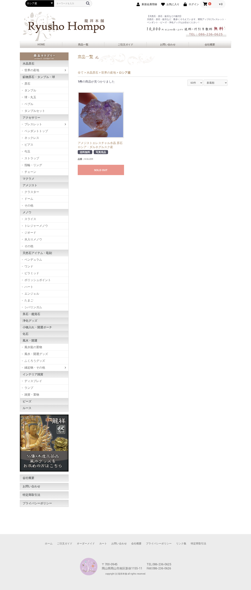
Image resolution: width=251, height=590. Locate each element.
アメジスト (30, 185)
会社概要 (210, 44)
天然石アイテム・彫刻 (37, 253)
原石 (27, 83)
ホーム (49, 543)
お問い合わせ (167, 44)
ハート (28, 287)
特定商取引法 (31, 495)
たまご (28, 300)
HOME (41, 44)
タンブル (30, 90)
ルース (27, 408)
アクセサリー (31, 117)
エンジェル (31, 293)
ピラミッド (31, 273)
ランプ (28, 388)
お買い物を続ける (114, 298)
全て (81, 72)
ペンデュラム (33, 259)
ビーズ (27, 401)
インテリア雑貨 (33, 374)
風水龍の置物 (33, 347)
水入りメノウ (33, 239)
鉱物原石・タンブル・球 (39, 77)
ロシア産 (125, 72)
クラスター (31, 192)
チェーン (30, 172)
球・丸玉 (30, 97)
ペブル (28, 104)
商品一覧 (83, 44)
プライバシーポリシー (37, 503)
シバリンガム (33, 307)
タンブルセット (34, 111)
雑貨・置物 (31, 394)
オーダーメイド (86, 543)
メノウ (27, 212)
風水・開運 (30, 340)
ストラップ (31, 158)
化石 (25, 334)
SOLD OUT (100, 170)
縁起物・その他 (34, 367)
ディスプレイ (33, 381)
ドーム (28, 198)
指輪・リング (33, 165)
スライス (30, 219)
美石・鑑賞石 (31, 314)
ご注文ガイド (125, 44)
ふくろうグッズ (34, 360)
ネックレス (31, 138)
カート (103, 543)
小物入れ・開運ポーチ (37, 327)
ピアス (28, 144)
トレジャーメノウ (36, 226)
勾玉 (27, 151)
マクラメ (28, 178)
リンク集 (181, 543)
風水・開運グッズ (36, 354)
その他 (28, 205)
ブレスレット (33, 124)
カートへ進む (139, 298)
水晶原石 (28, 63)
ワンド (28, 266)
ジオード (30, 232)
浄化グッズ (30, 320)
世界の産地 (31, 70)
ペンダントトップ (36, 131)
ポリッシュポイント (37, 280)
